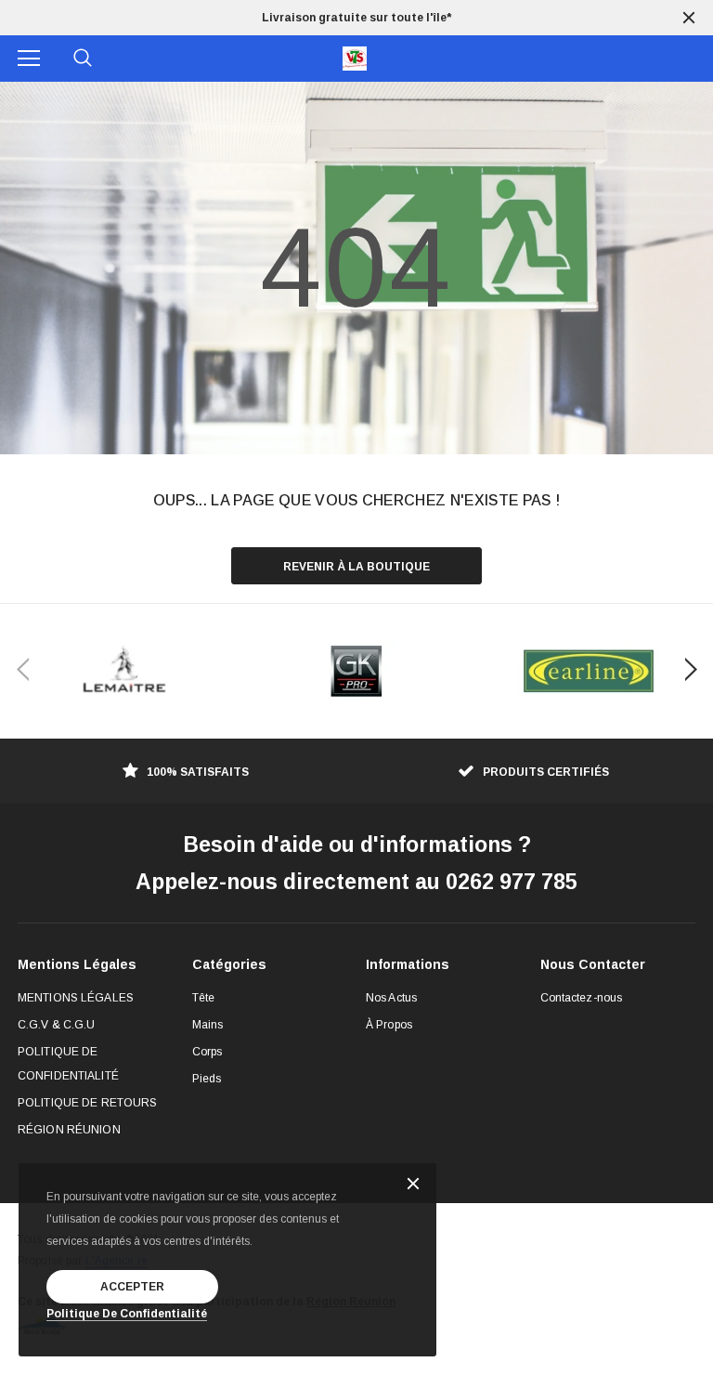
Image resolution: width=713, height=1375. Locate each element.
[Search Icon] (82, 58)
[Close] (413, 1185)
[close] (689, 17)
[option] (356, 17)
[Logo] (355, 58)
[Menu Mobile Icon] (29, 58)
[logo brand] (124, 671)
